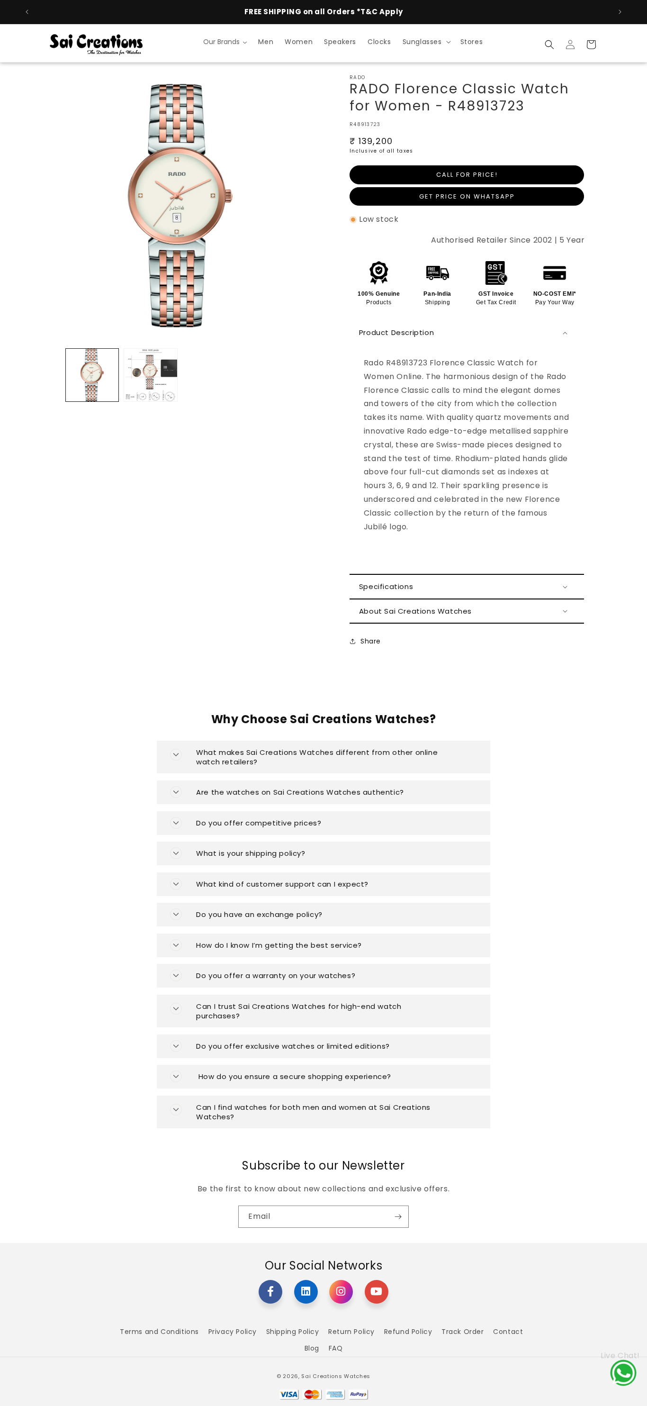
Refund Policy (408, 1331)
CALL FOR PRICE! (467, 174)
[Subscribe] (397, 1217)
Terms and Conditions (159, 1331)
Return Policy (351, 1331)
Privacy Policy (232, 1331)
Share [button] (370, 641)
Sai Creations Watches (335, 1376)
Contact (508, 1331)
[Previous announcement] (27, 12)
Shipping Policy (292, 1331)
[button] (426, 42)
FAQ (336, 1348)
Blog (312, 1348)
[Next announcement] (620, 12)
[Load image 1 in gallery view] (92, 375)
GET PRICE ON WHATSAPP (467, 196)
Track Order (462, 1331)
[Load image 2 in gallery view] (150, 375)
